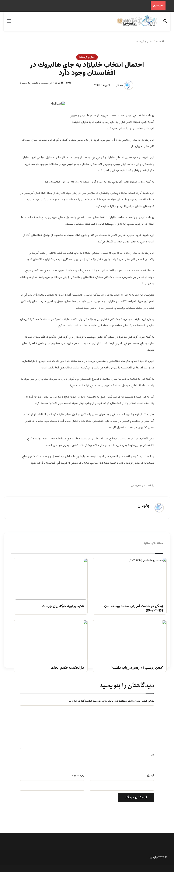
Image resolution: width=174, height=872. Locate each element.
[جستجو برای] (165, 23)
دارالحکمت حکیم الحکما (67, 668)
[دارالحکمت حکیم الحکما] (50, 640)
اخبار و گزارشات (144, 42)
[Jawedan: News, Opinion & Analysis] (137, 21)
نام (152, 755)
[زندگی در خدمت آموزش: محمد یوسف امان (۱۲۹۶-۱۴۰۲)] (129, 579)
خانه (159, 42)
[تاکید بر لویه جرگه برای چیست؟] (50, 579)
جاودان (119, 85)
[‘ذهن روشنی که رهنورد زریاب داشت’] (129, 640)
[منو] (9, 23)
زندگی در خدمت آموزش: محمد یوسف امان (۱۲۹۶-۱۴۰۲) (133, 608)
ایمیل (150, 775)
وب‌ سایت (78, 775)
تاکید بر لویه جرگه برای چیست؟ (62, 606)
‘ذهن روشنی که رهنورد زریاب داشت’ (137, 668)
